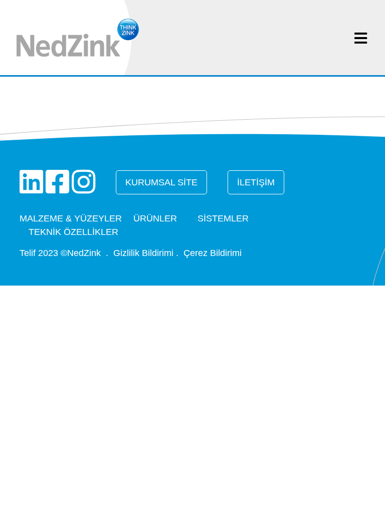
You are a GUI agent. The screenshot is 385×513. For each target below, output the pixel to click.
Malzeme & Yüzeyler (71, 218)
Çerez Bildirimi (212, 253)
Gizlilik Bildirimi (143, 253)
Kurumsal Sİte (161, 182)
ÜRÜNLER (155, 218)
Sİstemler (223, 218)
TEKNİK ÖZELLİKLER (73, 232)
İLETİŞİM (256, 182)
